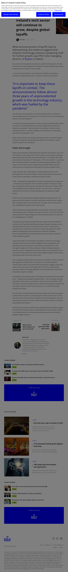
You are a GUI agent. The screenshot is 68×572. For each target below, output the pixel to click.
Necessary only (58, 14)
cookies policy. (58, 10)
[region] (34, 9)
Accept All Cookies (43, 14)
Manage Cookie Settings (10, 14)
